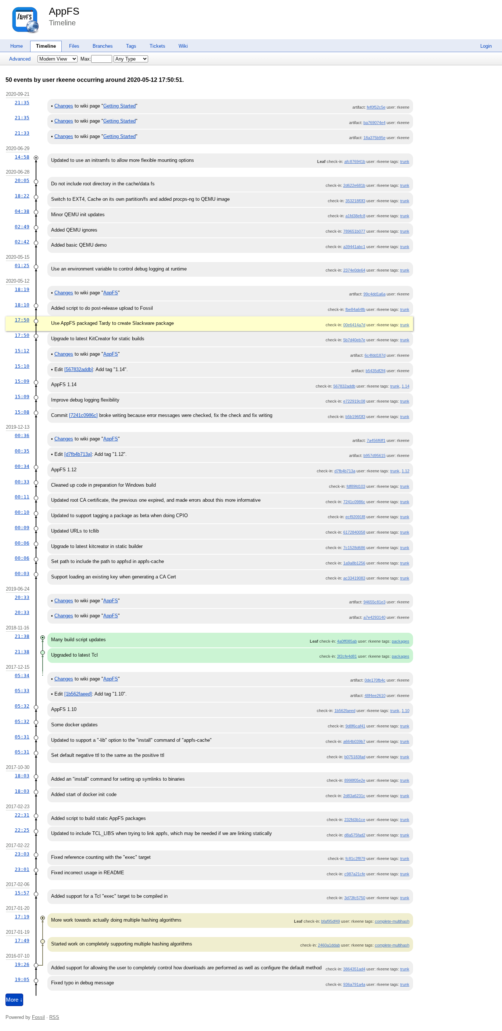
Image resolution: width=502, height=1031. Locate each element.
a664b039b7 (354, 741)
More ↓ (14, 1000)
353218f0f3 (355, 201)
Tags (131, 46)
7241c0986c (354, 502)
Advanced (20, 59)
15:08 (22, 412)
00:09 (22, 527)
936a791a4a (354, 984)
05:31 (22, 737)
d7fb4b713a (344, 471)
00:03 (22, 573)
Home (16, 46)
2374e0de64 (354, 270)
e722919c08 (354, 401)
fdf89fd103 (356, 486)
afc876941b (354, 161)
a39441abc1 (354, 246)
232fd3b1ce (354, 819)
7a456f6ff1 (376, 440)
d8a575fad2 (354, 835)
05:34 (22, 675)
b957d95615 (374, 455)
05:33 (22, 690)
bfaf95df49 (330, 921)
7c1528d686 (354, 547)
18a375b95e (374, 137)
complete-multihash (392, 921)
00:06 (22, 543)
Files (74, 46)
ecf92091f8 (355, 517)
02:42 (22, 241)
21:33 (22, 133)
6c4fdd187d (375, 355)
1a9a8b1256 (354, 563)
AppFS (64, 11)
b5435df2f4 (376, 371)
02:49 (22, 226)
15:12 (22, 350)
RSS (54, 1017)
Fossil (38, 1017)
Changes (63, 106)
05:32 (22, 706)
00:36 (22, 435)
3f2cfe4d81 (347, 656)
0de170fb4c (375, 680)
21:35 (22, 102)
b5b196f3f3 (355, 416)
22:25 (22, 830)
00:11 (22, 497)
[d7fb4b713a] (78, 454)
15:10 (22, 366)
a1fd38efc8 (355, 216)
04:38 (22, 211)
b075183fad (354, 757)
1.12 (405, 471)
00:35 (22, 451)
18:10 (22, 305)
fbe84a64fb (355, 309)
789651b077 (354, 231)
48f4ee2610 (375, 695)
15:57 (22, 893)
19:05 (22, 979)
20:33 (22, 597)
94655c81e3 (374, 602)
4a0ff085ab (347, 641)
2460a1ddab (329, 945)
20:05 (22, 180)
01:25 (22, 265)
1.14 (405, 386)
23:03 (22, 854)
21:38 (22, 636)
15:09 (22, 381)
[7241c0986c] (83, 415)
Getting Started (119, 106)
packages (400, 641)
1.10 (405, 710)
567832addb (344, 386)
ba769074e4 (374, 122)
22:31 (22, 815)
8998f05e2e (354, 780)
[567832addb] (78, 369)
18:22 (22, 196)
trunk (404, 161)
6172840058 (354, 532)
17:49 (22, 940)
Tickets (157, 46)
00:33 (22, 481)
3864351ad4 (354, 969)
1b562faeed (344, 710)
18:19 (22, 289)
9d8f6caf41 (355, 726)
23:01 (22, 869)
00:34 (22, 466)
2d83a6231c (354, 796)
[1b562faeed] (78, 694)
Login (486, 46)
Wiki (183, 46)
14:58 (22, 157)
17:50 (22, 320)
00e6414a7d (354, 325)
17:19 (22, 916)
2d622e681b (354, 185)
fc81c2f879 (355, 858)
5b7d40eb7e (354, 340)
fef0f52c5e (376, 107)
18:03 (22, 775)
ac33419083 (354, 578)
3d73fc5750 (354, 898)
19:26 (22, 964)
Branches (103, 46)
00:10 (22, 512)
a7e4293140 (374, 617)
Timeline (46, 46)
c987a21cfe (354, 874)
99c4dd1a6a (374, 294)
